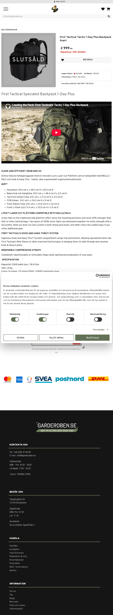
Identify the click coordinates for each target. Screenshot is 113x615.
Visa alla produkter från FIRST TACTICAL (77, 84)
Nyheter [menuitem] (13, 570)
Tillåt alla (92, 338)
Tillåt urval (56, 338)
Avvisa (20, 338)
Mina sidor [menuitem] (14, 602)
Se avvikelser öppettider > (22, 525)
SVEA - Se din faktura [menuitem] (19, 567)
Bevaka (88, 59)
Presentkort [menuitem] (15, 563)
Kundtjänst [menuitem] (14, 549)
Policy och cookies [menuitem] (17, 605)
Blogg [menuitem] (12, 598)
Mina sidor (60, 2)
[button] (5, 9)
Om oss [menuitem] (13, 591)
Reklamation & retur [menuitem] (18, 556)
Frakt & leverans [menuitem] (17, 553)
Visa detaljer (99, 329)
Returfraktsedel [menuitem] (16, 560)
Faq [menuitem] (11, 595)
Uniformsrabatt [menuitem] (16, 609)
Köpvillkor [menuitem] (14, 546)
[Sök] (109, 16)
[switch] (43, 319)
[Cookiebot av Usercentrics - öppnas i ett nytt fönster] (98, 276)
